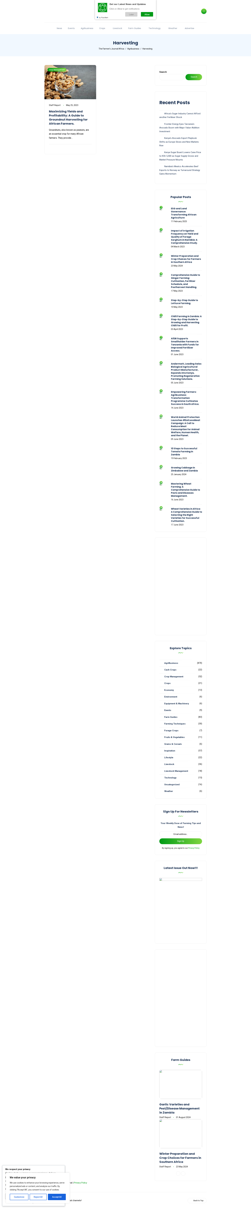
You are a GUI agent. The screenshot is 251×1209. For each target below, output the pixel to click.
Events (71, 28)
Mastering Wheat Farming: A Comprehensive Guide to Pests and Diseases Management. (185, 489)
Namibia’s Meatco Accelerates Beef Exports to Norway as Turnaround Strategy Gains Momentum (179, 170)
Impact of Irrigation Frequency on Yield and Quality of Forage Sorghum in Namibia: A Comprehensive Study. (184, 236)
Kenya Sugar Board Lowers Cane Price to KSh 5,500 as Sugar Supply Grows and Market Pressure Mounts (180, 156)
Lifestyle (168, 757)
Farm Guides (134, 28)
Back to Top (198, 1200)
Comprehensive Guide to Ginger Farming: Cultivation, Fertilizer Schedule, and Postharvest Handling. (185, 281)
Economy (169, 690)
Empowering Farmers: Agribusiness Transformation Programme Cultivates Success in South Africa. (185, 398)
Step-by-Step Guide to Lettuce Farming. (184, 302)
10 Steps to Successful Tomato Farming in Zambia (184, 451)
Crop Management (57, 70)
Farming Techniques (174, 723)
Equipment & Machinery (176, 703)
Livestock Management (176, 771)
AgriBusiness (171, 663)
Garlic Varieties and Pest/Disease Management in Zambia (179, 1108)
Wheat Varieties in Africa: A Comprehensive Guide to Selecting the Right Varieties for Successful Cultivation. (186, 515)
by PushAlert (103, 17)
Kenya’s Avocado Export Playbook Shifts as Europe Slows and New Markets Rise (179, 142)
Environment (170, 696)
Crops (102, 28)
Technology (155, 28)
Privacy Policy (193, 848)
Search (163, 72)
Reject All (38, 1197)
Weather (172, 28)
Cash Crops (170, 669)
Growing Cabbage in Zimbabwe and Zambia (184, 469)
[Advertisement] (180, 586)
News (59, 28)
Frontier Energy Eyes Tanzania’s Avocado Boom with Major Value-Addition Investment (179, 128)
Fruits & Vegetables (174, 737)
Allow (147, 14)
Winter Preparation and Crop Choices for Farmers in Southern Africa (186, 259)
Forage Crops (171, 730)
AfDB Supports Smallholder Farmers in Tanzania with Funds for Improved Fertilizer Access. (185, 344)
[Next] (183, 1173)
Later (131, 14)
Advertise (189, 28)
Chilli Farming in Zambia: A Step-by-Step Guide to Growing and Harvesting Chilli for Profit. (186, 321)
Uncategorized (172, 784)
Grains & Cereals (173, 744)
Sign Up (180, 841)
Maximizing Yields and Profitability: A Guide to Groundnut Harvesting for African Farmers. (68, 117)
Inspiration (169, 750)
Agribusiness (87, 28)
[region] (38, 1188)
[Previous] (178, 1173)
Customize (19, 1197)
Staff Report (55, 105)
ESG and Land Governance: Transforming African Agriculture (183, 213)
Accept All (57, 1197)
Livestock (117, 28)
